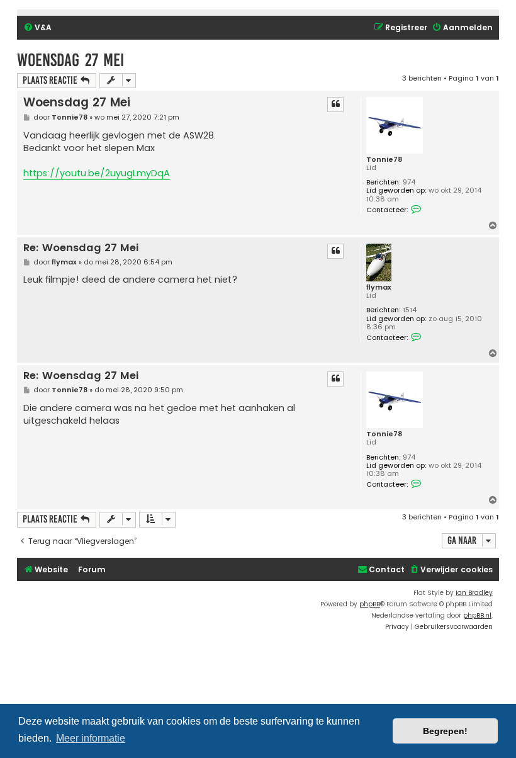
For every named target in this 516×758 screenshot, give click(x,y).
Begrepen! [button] (445, 731)
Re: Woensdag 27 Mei (80, 248)
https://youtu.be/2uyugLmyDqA (96, 173)
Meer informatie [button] (90, 738)
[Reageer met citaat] (335, 104)
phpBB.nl (477, 615)
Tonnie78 (384, 160)
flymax (378, 287)
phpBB (369, 604)
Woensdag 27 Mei (70, 60)
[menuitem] (37, 28)
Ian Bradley (474, 592)
